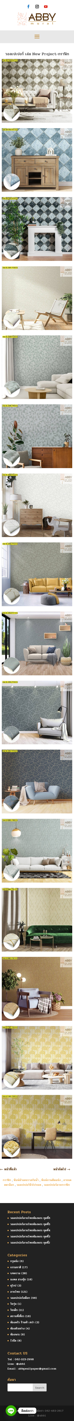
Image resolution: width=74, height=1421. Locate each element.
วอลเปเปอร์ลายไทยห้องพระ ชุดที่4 (30, 1230)
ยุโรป (13, 1286)
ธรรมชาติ (15, 1267)
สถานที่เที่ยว (17, 1316)
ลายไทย (15, 1292)
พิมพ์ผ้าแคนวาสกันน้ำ (26, 1180)
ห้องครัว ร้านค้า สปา (22, 1322)
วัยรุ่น (13, 1304)
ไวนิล (13, 1341)
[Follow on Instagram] (37, 6)
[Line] (11, 1410)
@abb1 (20, 1364)
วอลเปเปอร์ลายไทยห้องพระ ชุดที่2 (30, 1243)
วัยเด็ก (14, 1310)
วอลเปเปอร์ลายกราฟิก (57, 1185)
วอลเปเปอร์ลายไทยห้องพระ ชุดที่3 (30, 1236)
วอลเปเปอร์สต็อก (20, 1298)
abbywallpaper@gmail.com (37, 1369)
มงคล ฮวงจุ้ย (18, 1279)
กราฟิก (7, 1180)
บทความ (15, 1273)
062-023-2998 (24, 1359)
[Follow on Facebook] (28, 6)
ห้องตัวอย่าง (17, 1328)
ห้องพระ (15, 1334)
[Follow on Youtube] (45, 6)
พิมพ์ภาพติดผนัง (51, 1180)
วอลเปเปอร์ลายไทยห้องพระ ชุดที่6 (30, 1218)
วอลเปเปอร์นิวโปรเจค (29, 1185)
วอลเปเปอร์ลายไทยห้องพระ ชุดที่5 (30, 1224)
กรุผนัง (14, 1261)
